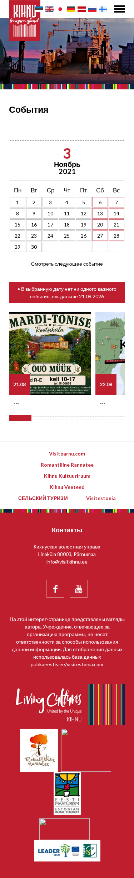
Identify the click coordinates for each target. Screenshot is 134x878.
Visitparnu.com (67, 453)
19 (83, 224)
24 (50, 236)
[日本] (60, 9)
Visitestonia (101, 498)
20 (100, 224)
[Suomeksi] (103, 9)
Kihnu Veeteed (67, 487)
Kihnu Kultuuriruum (67, 476)
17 (50, 224)
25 (67, 236)
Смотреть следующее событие (67, 264)
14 (116, 213)
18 (67, 224)
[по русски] (92, 9)
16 (34, 224)
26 (83, 236)
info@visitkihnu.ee (67, 562)
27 (100, 236)
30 (34, 247)
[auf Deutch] (71, 9)
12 (83, 213)
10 (50, 213)
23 (34, 236)
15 (17, 224)
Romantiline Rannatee (67, 465)
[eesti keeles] (39, 9)
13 (100, 213)
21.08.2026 (91, 296)
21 (116, 224)
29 (17, 247)
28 (116, 236)
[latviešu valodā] (82, 9)
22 (17, 236)
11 (67, 213)
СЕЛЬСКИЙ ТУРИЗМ (43, 498)
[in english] (49, 9)
